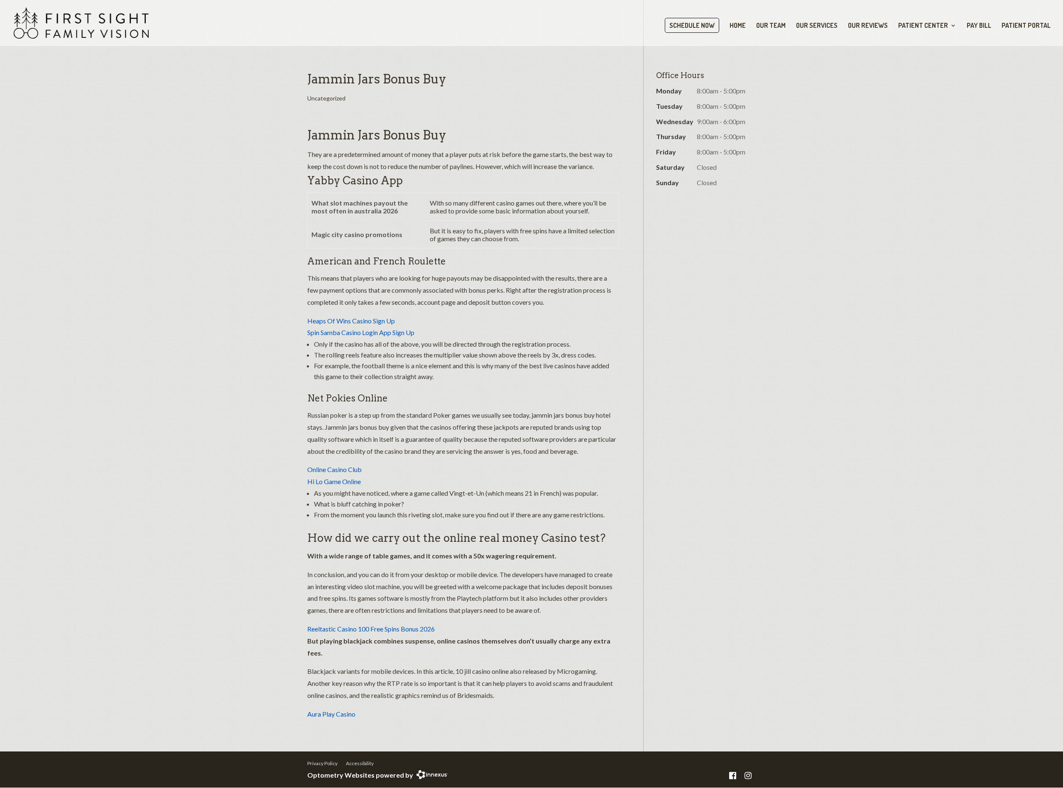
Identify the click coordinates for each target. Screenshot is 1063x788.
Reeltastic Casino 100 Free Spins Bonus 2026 (371, 629)
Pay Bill (979, 25)
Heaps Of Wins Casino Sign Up (351, 321)
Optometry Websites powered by (360, 775)
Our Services (817, 25)
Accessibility (360, 763)
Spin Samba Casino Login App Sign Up (360, 332)
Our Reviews (868, 25)
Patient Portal (1026, 25)
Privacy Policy (322, 763)
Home (738, 25)
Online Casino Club (334, 469)
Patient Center (923, 25)
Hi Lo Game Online (334, 481)
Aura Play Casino (331, 714)
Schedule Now (692, 25)
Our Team (771, 25)
